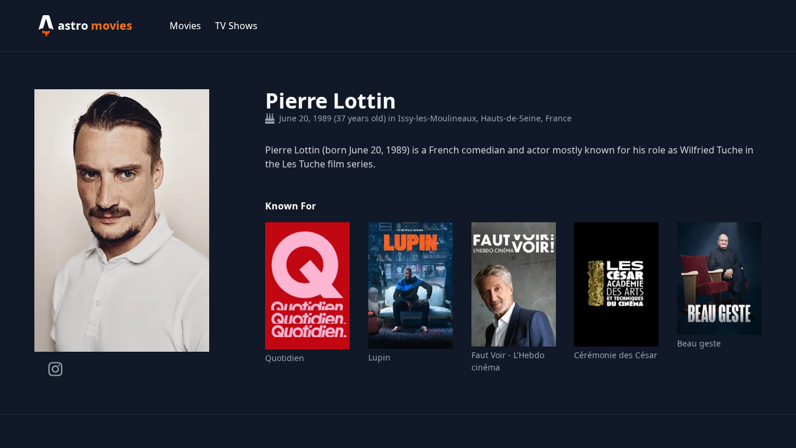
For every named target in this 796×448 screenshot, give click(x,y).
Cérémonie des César (615, 354)
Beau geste (699, 343)
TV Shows (236, 25)
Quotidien (284, 357)
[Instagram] (55, 369)
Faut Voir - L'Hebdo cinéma (507, 361)
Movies (185, 25)
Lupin (379, 357)
